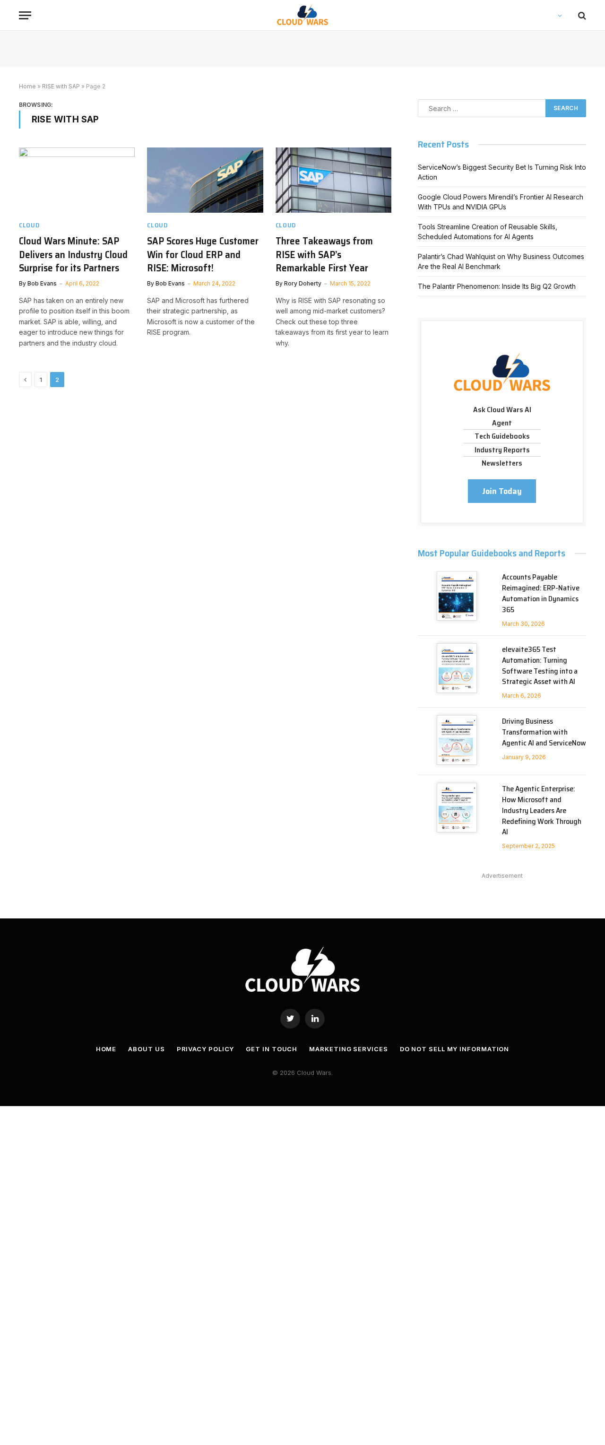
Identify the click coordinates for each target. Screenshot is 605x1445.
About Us (146, 1049)
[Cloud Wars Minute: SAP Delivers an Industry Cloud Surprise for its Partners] (77, 180)
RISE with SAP (61, 86)
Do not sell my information (455, 1049)
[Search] (581, 15)
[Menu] (25, 15)
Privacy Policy (205, 1049)
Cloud (29, 225)
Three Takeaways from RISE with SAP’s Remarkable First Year (324, 254)
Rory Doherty (302, 283)
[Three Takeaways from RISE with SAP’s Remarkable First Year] (333, 180)
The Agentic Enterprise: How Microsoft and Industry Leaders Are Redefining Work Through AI (541, 811)
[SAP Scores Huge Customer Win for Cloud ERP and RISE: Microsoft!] (205, 180)
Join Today (502, 491)
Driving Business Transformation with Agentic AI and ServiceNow (544, 732)
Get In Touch (271, 1049)
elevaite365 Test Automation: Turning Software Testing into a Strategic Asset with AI (540, 666)
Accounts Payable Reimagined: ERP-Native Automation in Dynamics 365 (540, 593)
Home (27, 86)
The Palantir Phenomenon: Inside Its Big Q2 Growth (497, 286)
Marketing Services (348, 1049)
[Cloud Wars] (302, 15)
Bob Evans (42, 283)
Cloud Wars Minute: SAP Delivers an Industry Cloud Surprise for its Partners (73, 254)
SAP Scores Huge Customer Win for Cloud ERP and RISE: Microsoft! (203, 254)
